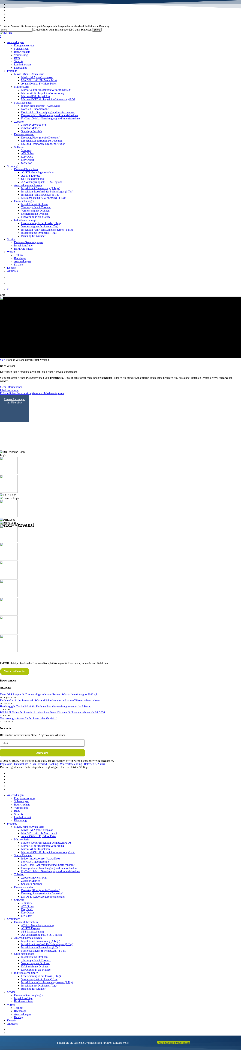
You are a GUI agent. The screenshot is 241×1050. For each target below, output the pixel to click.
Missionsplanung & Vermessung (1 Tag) (43, 950)
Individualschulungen (26, 972)
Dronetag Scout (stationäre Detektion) (42, 893)
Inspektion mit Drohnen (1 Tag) (38, 985)
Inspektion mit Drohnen (34, 956)
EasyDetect (27, 912)
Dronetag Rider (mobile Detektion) (40, 890)
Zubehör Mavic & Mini (34, 877)
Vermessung (21, 807)
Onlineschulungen (24, 953)
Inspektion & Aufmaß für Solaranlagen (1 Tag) (47, 944)
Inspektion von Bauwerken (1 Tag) (40, 947)
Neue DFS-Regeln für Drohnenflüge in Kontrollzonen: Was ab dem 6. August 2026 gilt (49, 694)
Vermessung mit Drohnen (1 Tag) (39, 979)
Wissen (11, 1004)
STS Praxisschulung (32, 931)
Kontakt (11, 1020)
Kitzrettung (20, 820)
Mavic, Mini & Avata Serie (29, 826)
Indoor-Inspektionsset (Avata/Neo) (40, 858)
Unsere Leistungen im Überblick (14, 401)
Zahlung (53, 763)
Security (18, 814)
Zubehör (19, 874)
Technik (18, 1007)
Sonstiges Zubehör (31, 883)
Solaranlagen (21, 801)
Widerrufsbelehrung (71, 763)
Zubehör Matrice (30, 880)
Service (11, 991)
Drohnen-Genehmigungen (28, 995)
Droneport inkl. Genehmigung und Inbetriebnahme (49, 868)
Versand (42, 763)
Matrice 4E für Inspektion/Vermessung (42, 845)
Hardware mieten (23, 1001)
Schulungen (13, 918)
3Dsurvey (26, 902)
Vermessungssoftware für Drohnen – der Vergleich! (28, 718)
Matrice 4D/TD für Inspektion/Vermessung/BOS (48, 852)
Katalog (18, 1017)
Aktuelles (12, 1023)
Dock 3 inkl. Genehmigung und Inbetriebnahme (48, 864)
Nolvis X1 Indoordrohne (35, 861)
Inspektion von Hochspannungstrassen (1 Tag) (47, 982)
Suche (97, 29)
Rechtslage (20, 1010)
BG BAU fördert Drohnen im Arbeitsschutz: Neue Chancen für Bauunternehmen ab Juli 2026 (52, 712)
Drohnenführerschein (26, 922)
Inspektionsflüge (23, 998)
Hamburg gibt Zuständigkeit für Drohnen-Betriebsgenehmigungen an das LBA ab (45, 706)
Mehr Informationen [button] (11, 386)
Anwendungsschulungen (28, 937)
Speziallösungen (23, 855)
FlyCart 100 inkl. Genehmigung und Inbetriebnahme (50, 871)
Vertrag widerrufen (14, 671)
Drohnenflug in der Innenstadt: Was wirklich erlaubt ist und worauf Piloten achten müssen (50, 700)
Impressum (6, 763)
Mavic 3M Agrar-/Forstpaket (37, 829)
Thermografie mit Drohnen (36, 960)
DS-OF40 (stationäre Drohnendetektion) (43, 896)
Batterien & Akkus (94, 763)
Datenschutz (21, 763)
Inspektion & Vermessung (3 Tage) (40, 941)
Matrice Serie (21, 839)
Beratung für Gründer (33, 988)
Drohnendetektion (24, 887)
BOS (17, 810)
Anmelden (42, 752)
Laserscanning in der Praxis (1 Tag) (41, 975)
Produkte (12, 823)
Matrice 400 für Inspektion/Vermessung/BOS (46, 842)
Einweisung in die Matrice (35, 969)
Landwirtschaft (22, 817)
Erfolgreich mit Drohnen (35, 966)
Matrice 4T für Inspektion (35, 848)
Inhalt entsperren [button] (9, 390)
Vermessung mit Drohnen (35, 963)
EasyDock (27, 909)
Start (2, 359)
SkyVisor (26, 915)
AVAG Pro (27, 906)
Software (19, 899)
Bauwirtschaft (22, 804)
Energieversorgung (24, 798)
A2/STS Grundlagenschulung (37, 925)
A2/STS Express (30, 928)
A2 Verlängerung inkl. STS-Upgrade (41, 934)
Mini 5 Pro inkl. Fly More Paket (39, 833)
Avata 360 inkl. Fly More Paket (38, 836)
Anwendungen (15, 794)
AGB (33, 763)
